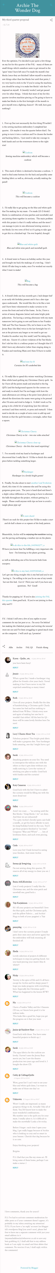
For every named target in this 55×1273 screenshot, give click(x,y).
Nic (14, 1002)
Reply (15, 667)
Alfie (11, 647)
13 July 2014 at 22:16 (26, 674)
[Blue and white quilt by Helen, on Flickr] (27, 244)
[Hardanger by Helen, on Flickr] (27, 471)
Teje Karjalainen (20, 903)
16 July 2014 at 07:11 (24, 1003)
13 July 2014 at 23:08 (43, 734)
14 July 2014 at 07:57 (40, 882)
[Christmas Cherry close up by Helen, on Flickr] (27, 442)
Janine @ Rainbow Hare (23, 1029)
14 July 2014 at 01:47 (26, 806)
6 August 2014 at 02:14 (21, 1078)
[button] (51, 20)
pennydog (17, 927)
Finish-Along (42, 647)
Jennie (15, 673)
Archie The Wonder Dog (27, 8)
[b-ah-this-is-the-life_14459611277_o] (27, 545)
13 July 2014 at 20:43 (38, 659)
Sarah (15, 755)
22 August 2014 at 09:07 (31, 1099)
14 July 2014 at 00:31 (34, 785)
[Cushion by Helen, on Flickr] (27, 152)
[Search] (51, 5)
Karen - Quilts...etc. (21, 658)
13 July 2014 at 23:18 (25, 755)
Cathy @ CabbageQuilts (23, 1075)
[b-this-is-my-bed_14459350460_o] (27, 571)
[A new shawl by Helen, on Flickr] (27, 516)
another (34, 482)
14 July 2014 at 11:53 (26, 951)
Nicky (15, 975)
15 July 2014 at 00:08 (26, 976)
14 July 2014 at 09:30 (35, 903)
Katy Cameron (19, 785)
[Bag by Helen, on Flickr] (27, 281)
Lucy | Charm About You (24, 733)
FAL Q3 (29, 647)
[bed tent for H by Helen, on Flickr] (27, 361)
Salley (15, 806)
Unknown (17, 1099)
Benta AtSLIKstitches (22, 881)
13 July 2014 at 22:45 (25, 698)
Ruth (15, 697)
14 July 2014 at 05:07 (26, 845)
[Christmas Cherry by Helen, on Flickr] (28, 431)
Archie (19, 647)
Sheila (15, 951)
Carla (15, 845)
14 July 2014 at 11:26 (29, 927)
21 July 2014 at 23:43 (42, 1030)
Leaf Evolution (45, 482)
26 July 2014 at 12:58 (26, 1048)
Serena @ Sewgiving (22, 863)
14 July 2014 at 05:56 (39, 864)
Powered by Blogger (29, 1267)
